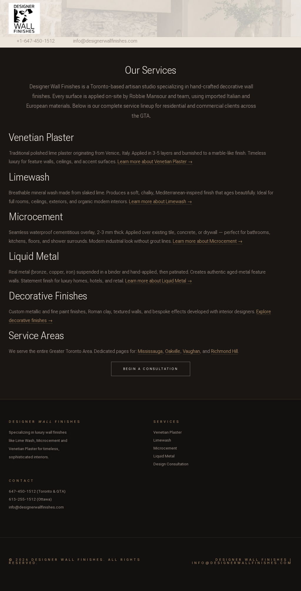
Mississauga (150, 351)
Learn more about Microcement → (208, 241)
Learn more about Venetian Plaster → (155, 161)
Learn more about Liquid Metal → (158, 281)
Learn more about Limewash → (160, 201)
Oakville (172, 351)
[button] (295, 18)
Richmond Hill (224, 351)
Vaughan (191, 351)
